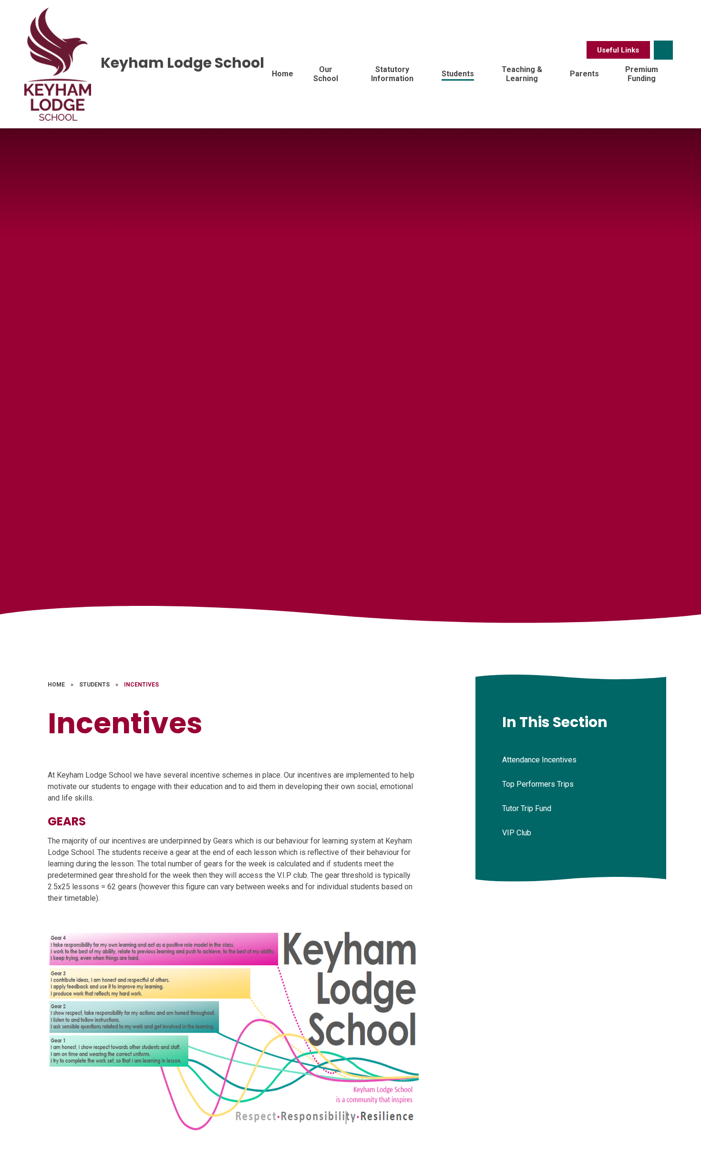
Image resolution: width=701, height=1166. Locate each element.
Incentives (141, 684)
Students (94, 684)
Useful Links (618, 50)
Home (56, 684)
